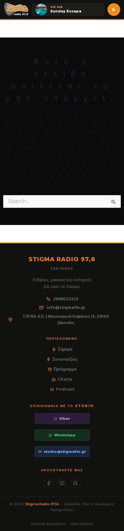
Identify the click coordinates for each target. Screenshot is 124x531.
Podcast (65, 388)
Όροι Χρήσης (82, 523)
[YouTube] (62, 483)
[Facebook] (49, 483)
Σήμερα (65, 348)
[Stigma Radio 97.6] (16, 9)
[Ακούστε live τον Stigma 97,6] (113, 9)
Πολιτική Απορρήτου (48, 523)
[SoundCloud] (75, 483)
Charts (65, 379)
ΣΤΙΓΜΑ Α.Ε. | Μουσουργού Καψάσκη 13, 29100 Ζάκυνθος (66, 319)
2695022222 (66, 298)
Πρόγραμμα (65, 368)
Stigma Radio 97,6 (42, 504)
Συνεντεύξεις (65, 359)
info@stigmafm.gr (66, 307)
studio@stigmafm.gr (65, 451)
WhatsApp (65, 435)
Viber (64, 418)
